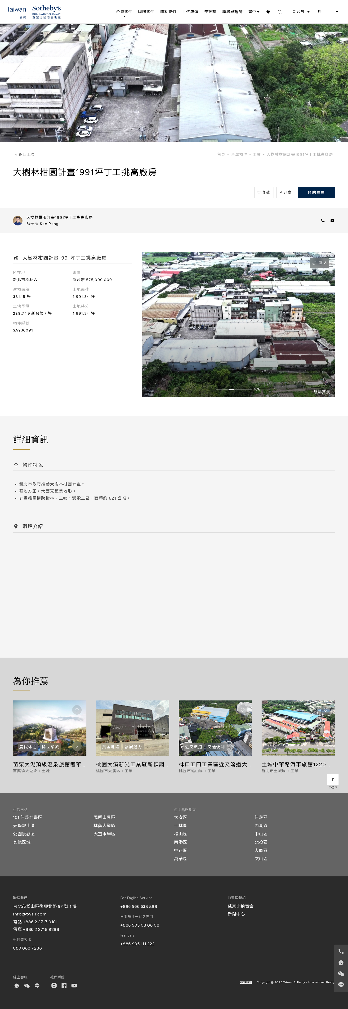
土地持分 (81, 306)
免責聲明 (246, 982)
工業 (257, 154)
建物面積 (21, 289)
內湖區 (261, 825)
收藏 (265, 192)
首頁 (221, 154)
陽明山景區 (105, 817)
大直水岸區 (105, 834)
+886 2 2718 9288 (41, 929)
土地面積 (81, 289)
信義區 (261, 817)
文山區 (261, 858)
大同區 (261, 850)
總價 (77, 272)
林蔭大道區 (105, 825)
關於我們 (168, 11)
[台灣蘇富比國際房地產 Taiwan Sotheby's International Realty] (34, 12)
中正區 (180, 850)
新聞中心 (236, 914)
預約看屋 (316, 192)
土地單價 (21, 306)
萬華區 (180, 858)
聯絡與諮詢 (232, 11)
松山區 (180, 834)
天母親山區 (24, 825)
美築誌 (210, 11)
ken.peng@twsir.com (332, 220)
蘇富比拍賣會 (241, 906)
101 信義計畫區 (27, 817)
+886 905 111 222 (137, 943)
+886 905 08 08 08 (139, 925)
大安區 (180, 817)
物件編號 (21, 323)
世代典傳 (190, 11)
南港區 (180, 842)
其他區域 (22, 842)
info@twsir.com (30, 914)
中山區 (261, 834)
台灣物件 (124, 11)
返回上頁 (27, 154)
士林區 (180, 825)
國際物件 (146, 11)
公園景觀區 (24, 834)
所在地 (19, 272)
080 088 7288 (27, 948)
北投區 (261, 842)
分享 (287, 192)
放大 (323, 262)
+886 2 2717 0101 (40, 921)
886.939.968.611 (323, 220)
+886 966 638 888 (138, 906)
